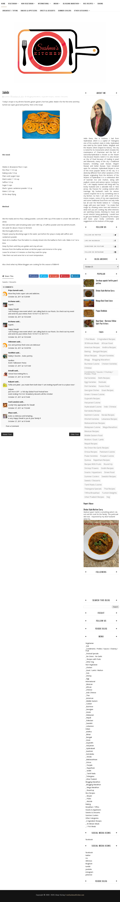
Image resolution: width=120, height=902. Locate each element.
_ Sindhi (88, 771)
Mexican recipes (91, 431)
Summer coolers (91, 476)
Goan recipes (107, 390)
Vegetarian (12, 3)
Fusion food (104, 386)
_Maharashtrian (91, 759)
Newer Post (7, 434)
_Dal (87, 646)
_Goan (88, 740)
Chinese (88, 368)
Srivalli (11, 371)
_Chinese (89, 690)
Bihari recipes (90, 355)
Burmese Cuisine (91, 363)
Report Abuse (88, 503)
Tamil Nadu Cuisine (93, 484)
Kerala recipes (108, 415)
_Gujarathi (89, 743)
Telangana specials (92, 488)
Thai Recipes (109, 488)
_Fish (87, 673)
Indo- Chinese (110, 406)
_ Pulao (88, 798)
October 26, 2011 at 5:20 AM (19, 297)
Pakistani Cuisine (107, 452)
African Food (107, 343)
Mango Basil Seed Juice (104, 300)
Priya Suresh (13, 290)
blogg (87, 359)
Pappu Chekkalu (101, 310)
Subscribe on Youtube (94, 246)
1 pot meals (89, 339)
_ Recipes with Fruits (93, 659)
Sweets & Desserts (47, 10)
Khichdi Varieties (91, 419)
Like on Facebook (92, 240)
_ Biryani (89, 796)
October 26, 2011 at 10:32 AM (19, 317)
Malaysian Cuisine (92, 427)
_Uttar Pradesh (91, 779)
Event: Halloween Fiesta (17, 363)
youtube (89, 869)
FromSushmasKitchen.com (74, 895)
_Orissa (88, 762)
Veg (108, 497)
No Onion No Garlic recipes (96, 447)
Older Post (75, 434)
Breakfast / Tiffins (10, 10)
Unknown (12, 342)
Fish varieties (90, 386)
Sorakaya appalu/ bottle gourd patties (107, 282)
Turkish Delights (109, 493)
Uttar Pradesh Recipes (94, 497)
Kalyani (11, 382)
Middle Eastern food (93, 435)
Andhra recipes (109, 347)
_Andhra (89, 731)
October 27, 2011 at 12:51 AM (19, 366)
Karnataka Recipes (92, 410)
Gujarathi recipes (47, 97)
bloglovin (89, 863)
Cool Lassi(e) (13, 402)
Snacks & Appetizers (29, 10)
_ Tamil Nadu (91, 773)
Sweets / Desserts (61, 97)
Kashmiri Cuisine (91, 415)
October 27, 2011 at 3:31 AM (19, 377)
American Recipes (92, 347)
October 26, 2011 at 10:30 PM (19, 348)
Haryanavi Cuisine (92, 402)
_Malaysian (90, 715)
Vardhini (11, 353)
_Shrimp (89, 676)
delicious (89, 861)
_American (89, 698)
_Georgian (89, 709)
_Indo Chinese (91, 692)
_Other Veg (90, 662)
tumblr (88, 866)
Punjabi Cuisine (107, 456)
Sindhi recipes (107, 468)
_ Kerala (89, 757)
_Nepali (88, 718)
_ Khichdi (89, 801)
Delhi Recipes (104, 378)
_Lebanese (90, 726)
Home (3, 3)
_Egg (87, 678)
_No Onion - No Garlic (94, 656)
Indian (56, 3)
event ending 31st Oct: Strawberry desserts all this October (30, 394)
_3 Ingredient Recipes (94, 821)
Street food (109, 472)
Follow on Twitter (93, 235)
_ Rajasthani (90, 768)
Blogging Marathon (71, 3)
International (43, 3)
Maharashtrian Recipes (94, 423)
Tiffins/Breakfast (91, 493)
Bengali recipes (100, 351)
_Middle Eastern (92, 701)
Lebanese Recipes (109, 419)
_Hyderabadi (90, 748)
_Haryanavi (90, 745)
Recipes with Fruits (92, 464)
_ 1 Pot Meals (91, 826)
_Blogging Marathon (93, 784)
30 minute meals (91, 343)
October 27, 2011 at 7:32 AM (19, 408)
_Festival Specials (92, 653)
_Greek (88, 712)
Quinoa (87, 460)
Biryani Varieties (106, 355)
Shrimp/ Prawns (91, 468)
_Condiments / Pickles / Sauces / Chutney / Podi (102, 650)
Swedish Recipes (109, 476)
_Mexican (89, 684)
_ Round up (90, 790)
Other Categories (81, 10)
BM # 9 (56, 264)
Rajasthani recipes (101, 460)
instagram (89, 872)
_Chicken (89, 667)
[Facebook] (116, 15)
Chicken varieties (109, 363)
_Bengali (89, 737)
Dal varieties (90, 378)
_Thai (88, 695)
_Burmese (89, 706)
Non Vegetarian (27, 3)
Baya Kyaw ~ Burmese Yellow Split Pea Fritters (106, 322)
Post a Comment (12, 426)
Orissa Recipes (90, 452)
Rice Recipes (88, 3)
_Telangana (90, 776)
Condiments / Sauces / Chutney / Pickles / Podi (98, 373)
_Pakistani (89, 720)
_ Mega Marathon (92, 787)
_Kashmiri (89, 751)
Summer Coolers (64, 10)
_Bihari (88, 734)
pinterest (89, 875)
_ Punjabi (89, 765)
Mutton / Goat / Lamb (94, 439)
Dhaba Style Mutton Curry (105, 290)
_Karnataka (90, 754)
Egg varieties (90, 382)
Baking (100, 3)
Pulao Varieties (91, 456)
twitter (88, 855)
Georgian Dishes (91, 390)
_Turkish (89, 704)
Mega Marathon (110, 427)
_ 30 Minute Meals (92, 824)
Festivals (102, 382)
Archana (11, 301)
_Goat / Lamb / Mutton (94, 670)
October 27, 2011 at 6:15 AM (19, 397)
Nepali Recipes (90, 443)
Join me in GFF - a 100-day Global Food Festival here (28, 392)
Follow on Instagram (94, 252)
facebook (89, 839)
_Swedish (89, 723)
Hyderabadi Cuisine (92, 406)
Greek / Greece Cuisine (94, 394)
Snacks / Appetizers (93, 472)
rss (87, 858)
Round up (108, 464)
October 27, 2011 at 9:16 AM (19, 421)
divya (10, 413)
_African (89, 687)
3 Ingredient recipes (106, 339)
